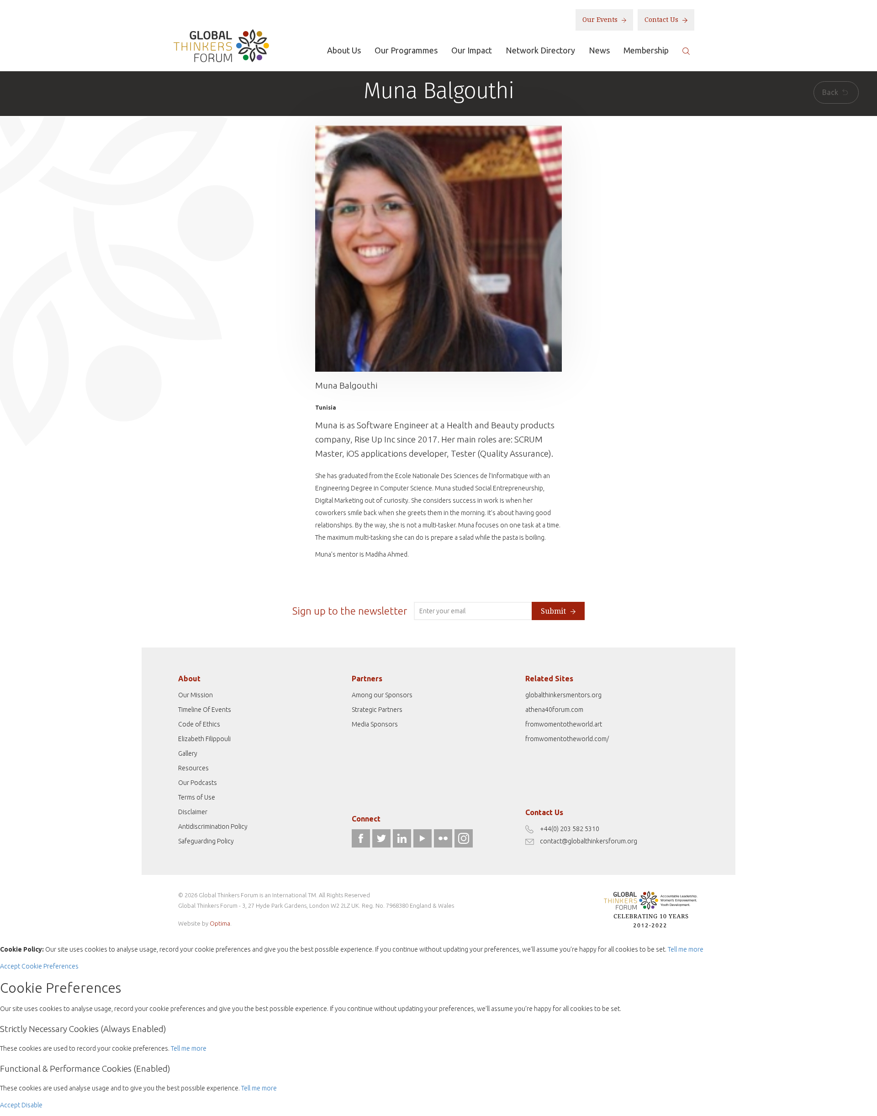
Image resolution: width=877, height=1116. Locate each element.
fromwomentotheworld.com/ (567, 738)
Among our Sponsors (382, 695)
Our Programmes (406, 50)
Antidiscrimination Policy (213, 826)
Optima (220, 923)
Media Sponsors (375, 724)
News (599, 50)
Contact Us (662, 19)
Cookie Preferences (50, 966)
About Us (344, 50)
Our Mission (195, 695)
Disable (31, 1105)
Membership (646, 50)
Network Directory (540, 50)
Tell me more (685, 949)
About (189, 678)
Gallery (187, 753)
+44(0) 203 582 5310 (569, 828)
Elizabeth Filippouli (204, 738)
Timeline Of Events (204, 709)
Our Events (600, 19)
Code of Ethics (199, 724)
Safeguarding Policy (206, 841)
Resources (193, 768)
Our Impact (471, 50)
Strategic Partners (377, 709)
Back (831, 92)
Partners (367, 678)
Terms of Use (196, 797)
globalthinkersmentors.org (563, 695)
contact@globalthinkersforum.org (588, 841)
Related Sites (549, 678)
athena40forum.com (554, 709)
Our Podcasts (197, 782)
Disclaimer (192, 812)
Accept (10, 966)
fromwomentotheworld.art (563, 724)
